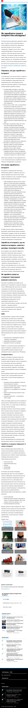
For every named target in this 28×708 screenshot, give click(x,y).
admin (7, 599)
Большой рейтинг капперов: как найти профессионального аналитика (15, 627)
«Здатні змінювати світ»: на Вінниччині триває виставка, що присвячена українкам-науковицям (15, 649)
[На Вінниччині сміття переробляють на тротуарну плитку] (4, 661)
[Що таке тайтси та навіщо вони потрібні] (4, 621)
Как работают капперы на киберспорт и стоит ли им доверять (15, 624)
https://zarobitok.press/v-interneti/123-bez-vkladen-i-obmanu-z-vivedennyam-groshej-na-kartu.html (13, 65)
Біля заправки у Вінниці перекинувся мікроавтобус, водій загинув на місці (14, 641)
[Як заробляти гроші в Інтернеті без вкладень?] (14, 17)
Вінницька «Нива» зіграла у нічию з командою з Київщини (14, 645)
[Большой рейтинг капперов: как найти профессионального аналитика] (4, 627)
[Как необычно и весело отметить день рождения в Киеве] (4, 617)
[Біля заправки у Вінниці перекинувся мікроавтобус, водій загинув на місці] (4, 642)
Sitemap (3, 683)
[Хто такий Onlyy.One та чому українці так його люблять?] (4, 630)
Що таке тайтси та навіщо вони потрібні (15, 620)
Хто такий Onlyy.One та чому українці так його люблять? (14, 631)
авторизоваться (5, 589)
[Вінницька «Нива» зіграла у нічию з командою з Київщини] (4, 646)
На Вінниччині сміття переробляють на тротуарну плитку (15, 660)
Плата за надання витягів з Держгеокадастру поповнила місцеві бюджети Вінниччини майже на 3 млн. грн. (15, 655)
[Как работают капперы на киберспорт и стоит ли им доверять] (4, 624)
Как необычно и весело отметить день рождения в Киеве (15, 617)
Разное (10, 607)
